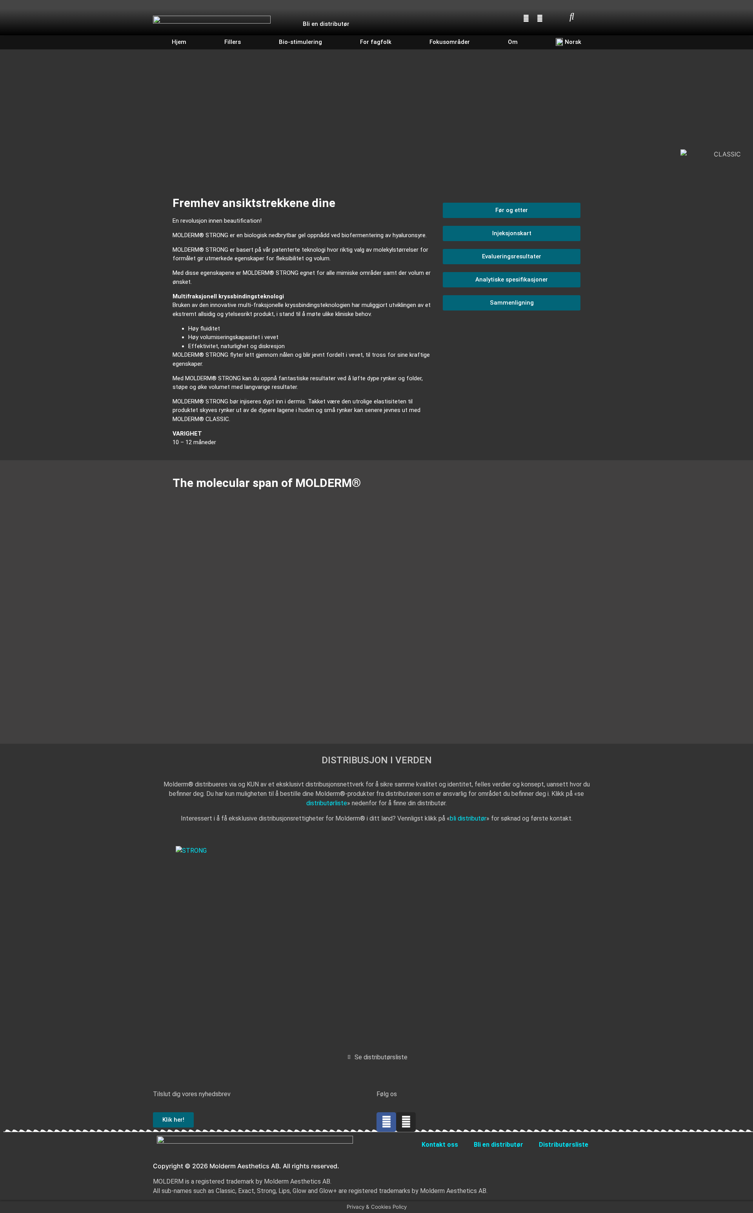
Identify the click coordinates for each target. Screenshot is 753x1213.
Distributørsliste (563, 1144)
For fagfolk (375, 41)
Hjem (179, 41)
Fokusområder (449, 41)
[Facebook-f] (386, 1122)
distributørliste (326, 803)
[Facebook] (526, 18)
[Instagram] (540, 18)
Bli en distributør (326, 23)
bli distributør (468, 818)
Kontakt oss (440, 1144)
